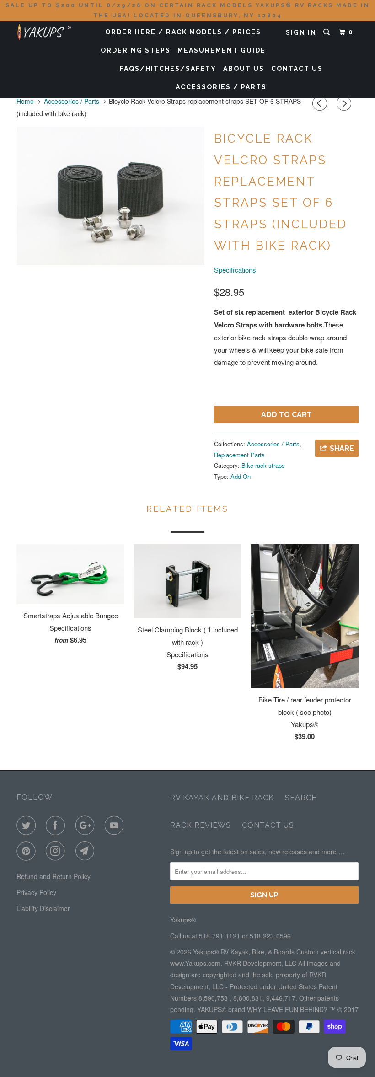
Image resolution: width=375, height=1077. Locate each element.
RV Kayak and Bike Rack (222, 797)
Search (301, 797)
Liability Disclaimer (43, 908)
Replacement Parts (239, 454)
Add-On (240, 476)
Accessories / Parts (221, 87)
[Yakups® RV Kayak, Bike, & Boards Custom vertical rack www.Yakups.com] (44, 30)
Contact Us (297, 68)
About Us (243, 68)
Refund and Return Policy (53, 876)
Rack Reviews (200, 825)
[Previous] (321, 103)
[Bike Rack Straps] (110, 196)
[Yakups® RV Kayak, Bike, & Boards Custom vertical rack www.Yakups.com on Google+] (86, 825)
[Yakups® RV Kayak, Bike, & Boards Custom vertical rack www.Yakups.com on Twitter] (27, 825)
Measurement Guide (221, 50)
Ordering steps (136, 50)
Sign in (301, 32)
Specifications (235, 269)
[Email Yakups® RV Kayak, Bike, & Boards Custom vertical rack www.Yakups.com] (86, 851)
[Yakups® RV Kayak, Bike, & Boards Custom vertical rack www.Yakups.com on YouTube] (116, 825)
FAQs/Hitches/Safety (168, 68)
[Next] (345, 103)
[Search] (327, 32)
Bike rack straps (263, 465)
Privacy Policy (36, 892)
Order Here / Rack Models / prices (183, 32)
